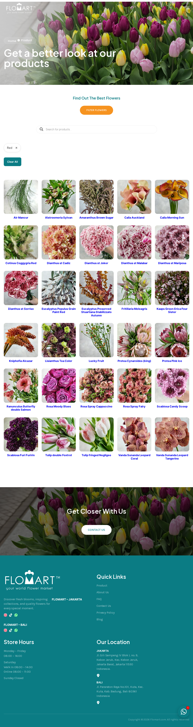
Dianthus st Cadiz (58, 263)
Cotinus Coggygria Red (20, 263)
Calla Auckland (134, 217)
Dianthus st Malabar (134, 263)
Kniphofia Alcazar (21, 361)
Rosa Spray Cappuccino (96, 406)
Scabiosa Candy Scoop (172, 406)
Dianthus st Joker (96, 263)
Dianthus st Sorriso (21, 309)
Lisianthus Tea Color (58, 361)
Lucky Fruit (96, 361)
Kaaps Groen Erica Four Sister (172, 310)
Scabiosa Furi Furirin (21, 455)
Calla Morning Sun (172, 217)
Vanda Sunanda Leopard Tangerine (172, 457)
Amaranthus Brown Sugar (96, 217)
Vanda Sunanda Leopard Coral (134, 457)
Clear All (12, 161)
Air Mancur (21, 217)
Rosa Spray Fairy (134, 406)
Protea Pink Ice (172, 361)
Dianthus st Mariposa (172, 263)
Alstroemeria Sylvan (58, 217)
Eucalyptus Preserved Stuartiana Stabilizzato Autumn (96, 312)
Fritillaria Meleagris (134, 309)
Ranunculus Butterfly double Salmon (21, 408)
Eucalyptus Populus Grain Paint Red (59, 310)
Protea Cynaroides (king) (134, 361)
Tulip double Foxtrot (58, 455)
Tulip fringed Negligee (96, 455)
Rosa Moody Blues (58, 406)
